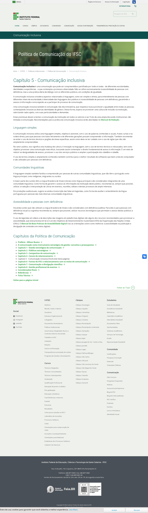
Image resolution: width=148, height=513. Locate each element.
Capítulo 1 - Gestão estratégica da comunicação (40, 247)
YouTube (19, 327)
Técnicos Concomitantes (53, 372)
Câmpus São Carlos (82, 357)
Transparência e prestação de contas (58, 352)
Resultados (48, 409)
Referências (23, 272)
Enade (109, 338)
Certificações (111, 354)
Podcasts (110, 403)
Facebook (19, 316)
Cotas (47, 424)
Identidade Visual (113, 414)
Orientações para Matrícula (54, 437)
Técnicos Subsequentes (53, 375)
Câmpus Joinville (81, 346)
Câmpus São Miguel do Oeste (86, 368)
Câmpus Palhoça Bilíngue (84, 353)
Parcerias (48, 405)
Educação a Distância (52, 394)
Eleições (47, 345)
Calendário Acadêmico (115, 316)
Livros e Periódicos (113, 411)
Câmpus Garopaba (82, 331)
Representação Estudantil (116, 342)
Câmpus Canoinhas (82, 312)
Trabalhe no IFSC (50, 337)
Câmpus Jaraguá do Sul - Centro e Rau (89, 342)
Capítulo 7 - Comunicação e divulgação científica (40, 264)
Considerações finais (27, 270)
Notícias (110, 385)
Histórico (48, 305)
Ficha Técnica (24, 275)
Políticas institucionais (52, 327)
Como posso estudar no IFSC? (55, 412)
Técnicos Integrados (52, 368)
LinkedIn (19, 323)
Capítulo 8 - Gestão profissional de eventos (37, 267)
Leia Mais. (73, 509)
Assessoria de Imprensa (115, 388)
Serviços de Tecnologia (115, 335)
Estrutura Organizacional (53, 316)
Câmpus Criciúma (82, 320)
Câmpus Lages (81, 349)
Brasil (16, 2)
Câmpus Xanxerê (82, 383)
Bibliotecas (111, 312)
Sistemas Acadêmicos (114, 331)
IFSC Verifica (111, 399)
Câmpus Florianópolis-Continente (87, 327)
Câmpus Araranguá (82, 305)
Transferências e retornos (54, 398)
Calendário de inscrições (53, 416)
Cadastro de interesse (52, 445)
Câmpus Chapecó (82, 316)
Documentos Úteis (113, 323)
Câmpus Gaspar (81, 335)
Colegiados (48, 320)
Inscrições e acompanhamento (55, 434)
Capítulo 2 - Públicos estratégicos (33, 250)
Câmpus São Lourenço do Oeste (87, 364)
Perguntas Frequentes (115, 381)
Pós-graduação (50, 390)
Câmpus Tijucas (81, 372)
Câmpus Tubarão (82, 375)
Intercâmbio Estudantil (115, 320)
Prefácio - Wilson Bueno (29, 242)
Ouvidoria (48, 312)
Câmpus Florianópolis (83, 323)
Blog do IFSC (111, 392)
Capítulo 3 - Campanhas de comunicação (36, 253)
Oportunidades (112, 327)
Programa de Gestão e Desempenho (57, 356)
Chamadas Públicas (114, 365)
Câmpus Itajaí (80, 338)
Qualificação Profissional (53, 383)
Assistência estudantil (114, 309)
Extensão (110, 361)
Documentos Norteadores (54, 323)
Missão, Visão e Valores (53, 309)
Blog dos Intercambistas (115, 396)
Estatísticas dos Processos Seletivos (57, 441)
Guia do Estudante (113, 305)
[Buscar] (133, 14)
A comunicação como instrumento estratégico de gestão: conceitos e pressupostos (56, 245)
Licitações (48, 341)
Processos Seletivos (52, 420)
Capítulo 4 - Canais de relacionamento (35, 256)
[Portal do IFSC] (26, 16)
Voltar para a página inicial (25, 280)
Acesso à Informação (52, 348)
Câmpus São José (82, 360)
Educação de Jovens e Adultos (55, 386)
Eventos (110, 407)
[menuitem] (17, 26)
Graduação (48, 379)
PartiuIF (47, 401)
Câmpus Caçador (82, 309)
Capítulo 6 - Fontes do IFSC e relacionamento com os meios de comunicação (52, 261)
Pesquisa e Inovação (114, 358)
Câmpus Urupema (82, 379)
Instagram (19, 320)
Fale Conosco (111, 377)
